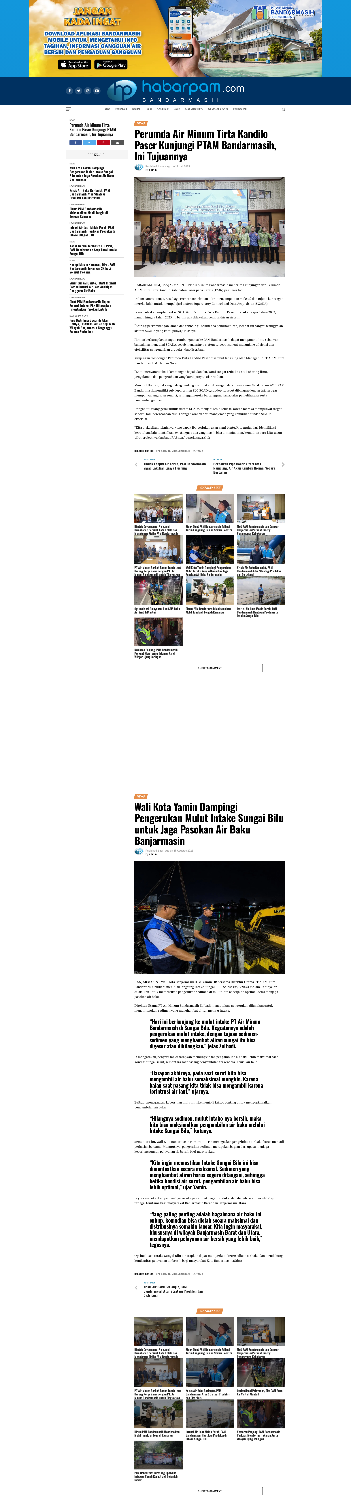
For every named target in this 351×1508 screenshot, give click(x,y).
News (107, 109)
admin (153, 169)
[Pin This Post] (103, 142)
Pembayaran (240, 109)
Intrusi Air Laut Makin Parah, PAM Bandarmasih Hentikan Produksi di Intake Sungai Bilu (92, 231)
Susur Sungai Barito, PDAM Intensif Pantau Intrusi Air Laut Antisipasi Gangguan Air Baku (92, 287)
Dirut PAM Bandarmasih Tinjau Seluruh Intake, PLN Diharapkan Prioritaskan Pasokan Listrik (90, 305)
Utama (199, 451)
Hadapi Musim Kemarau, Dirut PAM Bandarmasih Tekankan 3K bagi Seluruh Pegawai (92, 268)
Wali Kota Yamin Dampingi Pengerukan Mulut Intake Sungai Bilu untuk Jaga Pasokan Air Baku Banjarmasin (91, 173)
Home (177, 109)
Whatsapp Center (218, 109)
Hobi (149, 109)
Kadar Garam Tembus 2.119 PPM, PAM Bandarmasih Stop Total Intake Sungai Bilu (93, 249)
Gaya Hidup (163, 109)
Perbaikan (121, 109)
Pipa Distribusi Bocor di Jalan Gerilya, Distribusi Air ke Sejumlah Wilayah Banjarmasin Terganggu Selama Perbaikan (92, 326)
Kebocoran (75, 316)
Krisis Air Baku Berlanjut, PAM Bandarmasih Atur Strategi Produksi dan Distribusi (89, 194)
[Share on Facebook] (75, 142)
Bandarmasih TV (194, 109)
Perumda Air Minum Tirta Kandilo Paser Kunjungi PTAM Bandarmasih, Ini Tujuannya (92, 129)
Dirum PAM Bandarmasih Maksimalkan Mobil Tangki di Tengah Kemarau (88, 212)
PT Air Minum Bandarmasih (174, 451)
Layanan (136, 109)
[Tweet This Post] (89, 142)
